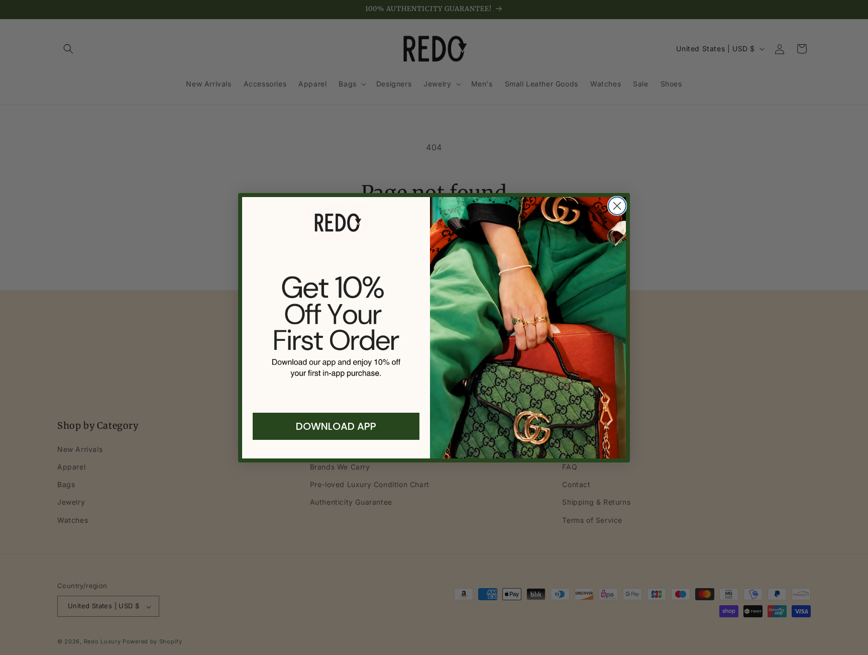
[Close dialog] (617, 206)
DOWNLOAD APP (336, 426)
